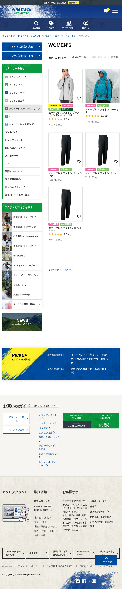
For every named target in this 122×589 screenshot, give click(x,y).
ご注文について (47, 423)
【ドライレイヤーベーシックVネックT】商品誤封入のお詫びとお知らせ (90, 358)
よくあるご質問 (16, 429)
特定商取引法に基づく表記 (60, 566)
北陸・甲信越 (40, 526)
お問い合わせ (86, 566)
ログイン (86, 28)
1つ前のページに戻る (61, 270)
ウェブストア (8, 36)
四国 (52, 531)
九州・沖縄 (39, 535)
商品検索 (36, 28)
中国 (44, 531)
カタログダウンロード (15, 494)
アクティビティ (69, 28)
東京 (36, 522)
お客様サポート (74, 492)
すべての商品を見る (22, 46)
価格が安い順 (79, 57)
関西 (36, 531)
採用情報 (33, 553)
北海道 (37, 517)
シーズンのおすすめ (22, 55)
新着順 (114, 57)
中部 (53, 526)
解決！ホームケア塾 (99, 517)
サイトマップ (106, 566)
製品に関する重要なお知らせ (60, 553)
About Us (7, 566)
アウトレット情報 (16, 419)
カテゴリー (51, 28)
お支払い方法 (46, 432)
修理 (92, 506)
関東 (44, 522)
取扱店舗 (40, 492)
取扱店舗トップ (42, 501)
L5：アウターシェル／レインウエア (34, 36)
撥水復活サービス (98, 511)
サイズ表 (44, 428)
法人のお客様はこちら (107, 553)
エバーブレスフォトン (65, 36)
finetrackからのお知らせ (22, 321)
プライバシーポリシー (29, 566)
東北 (46, 517)
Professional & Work (84, 553)
